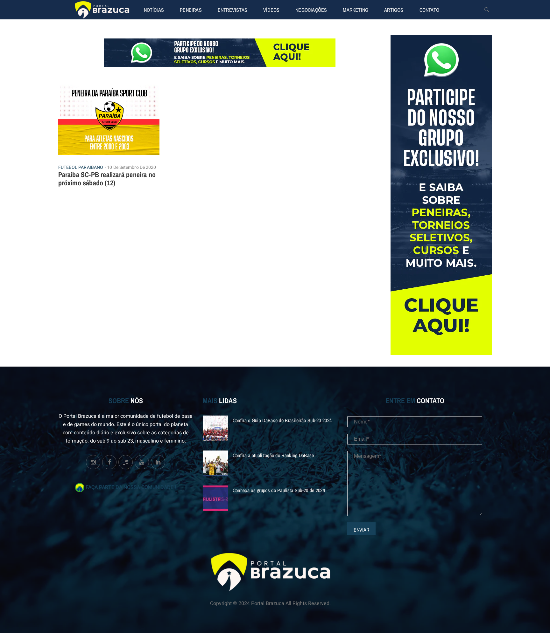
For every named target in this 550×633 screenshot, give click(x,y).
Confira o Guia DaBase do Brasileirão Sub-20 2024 (282, 420)
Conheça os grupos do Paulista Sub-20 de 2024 (279, 490)
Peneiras (191, 9)
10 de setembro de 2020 (131, 167)
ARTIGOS (393, 9)
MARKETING (355, 9)
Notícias (154, 9)
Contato (429, 9)
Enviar (361, 529)
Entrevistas (232, 9)
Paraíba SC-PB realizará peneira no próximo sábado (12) (107, 179)
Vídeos (271, 9)
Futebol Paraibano (80, 167)
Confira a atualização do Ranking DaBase (273, 455)
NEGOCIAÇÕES (311, 9)
